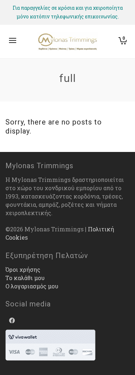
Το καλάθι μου (25, 278)
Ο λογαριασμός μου (31, 286)
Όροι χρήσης (22, 269)
